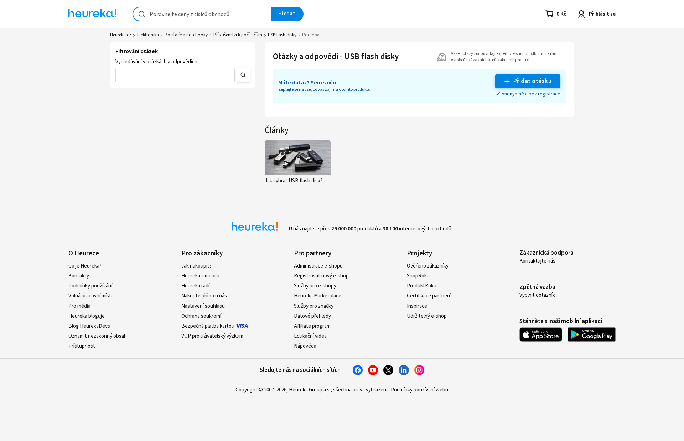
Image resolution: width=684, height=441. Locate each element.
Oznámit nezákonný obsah (97, 336)
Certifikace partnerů (429, 296)
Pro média (79, 306)
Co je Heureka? (85, 266)
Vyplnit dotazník (537, 295)
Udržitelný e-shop (427, 316)
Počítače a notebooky (186, 35)
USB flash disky (282, 35)
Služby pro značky (313, 306)
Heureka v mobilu (200, 276)
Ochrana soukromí (201, 316)
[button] (175, 75)
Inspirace (417, 306)
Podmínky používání (90, 286)
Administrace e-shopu (318, 266)
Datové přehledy (312, 316)
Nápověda (305, 346)
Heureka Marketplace (317, 296)
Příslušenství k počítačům (237, 35)
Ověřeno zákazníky (428, 266)
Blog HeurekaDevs (89, 326)
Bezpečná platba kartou (207, 326)
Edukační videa (310, 336)
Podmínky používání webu (419, 390)
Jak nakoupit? (196, 266)
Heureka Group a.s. (310, 390)
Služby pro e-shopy (315, 286)
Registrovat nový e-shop (321, 276)
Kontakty (78, 276)
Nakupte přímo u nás (204, 296)
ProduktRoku (421, 286)
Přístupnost (81, 346)
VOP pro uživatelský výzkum (212, 336)
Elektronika (148, 35)
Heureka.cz (120, 35)
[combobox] (202, 14)
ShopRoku (418, 276)
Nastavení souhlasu (203, 306)
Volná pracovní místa (91, 296)
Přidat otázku (532, 81)
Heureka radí (195, 286)
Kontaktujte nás (537, 261)
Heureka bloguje (86, 316)
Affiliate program (312, 326)
